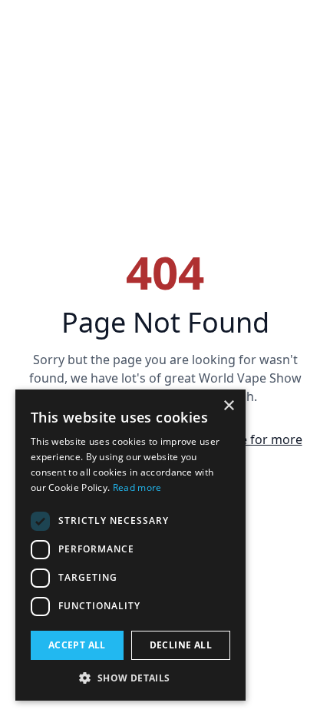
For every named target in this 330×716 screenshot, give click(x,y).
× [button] (228, 406)
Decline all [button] (181, 644)
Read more (137, 487)
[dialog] (130, 545)
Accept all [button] (77, 644)
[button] (130, 677)
